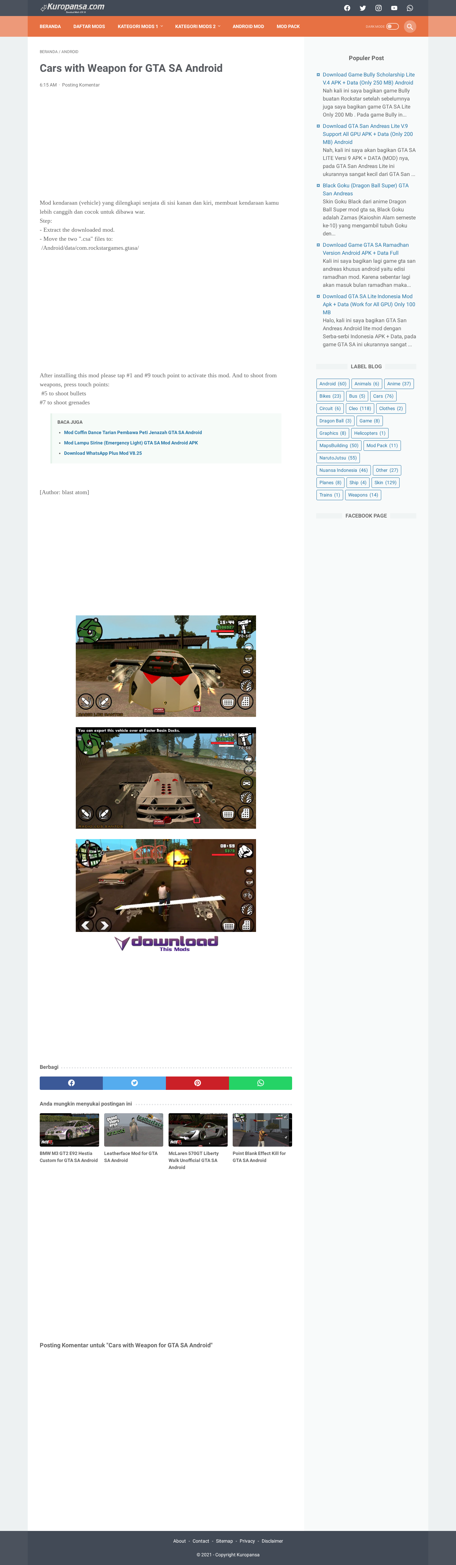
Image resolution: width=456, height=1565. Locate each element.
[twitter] (362, 8)
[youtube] (393, 8)
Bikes (330, 396)
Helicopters (370, 433)
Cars (383, 396)
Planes (330, 482)
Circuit (330, 408)
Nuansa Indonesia (343, 470)
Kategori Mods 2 (195, 26)
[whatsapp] (409, 8)
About (179, 1541)
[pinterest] (197, 1083)
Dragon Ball (335, 420)
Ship (358, 482)
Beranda (50, 26)
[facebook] (346, 8)
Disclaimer (272, 1541)
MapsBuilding (339, 445)
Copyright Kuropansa (237, 1554)
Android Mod (248, 26)
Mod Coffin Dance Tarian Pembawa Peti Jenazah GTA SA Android (133, 432)
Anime (399, 383)
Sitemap (224, 1541)
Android (333, 383)
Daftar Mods (89, 26)
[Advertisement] (166, 143)
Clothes (391, 408)
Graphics (332, 433)
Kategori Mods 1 (138, 26)
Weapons (363, 495)
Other (387, 470)
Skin (386, 482)
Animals (367, 383)
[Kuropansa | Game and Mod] (76, 8)
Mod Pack (288, 26)
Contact (201, 1541)
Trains (329, 495)
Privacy (247, 1541)
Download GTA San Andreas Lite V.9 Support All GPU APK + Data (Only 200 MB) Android (368, 134)
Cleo (360, 408)
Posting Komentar (81, 84)
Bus (357, 396)
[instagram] (378, 8)
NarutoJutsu (338, 457)
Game (370, 420)
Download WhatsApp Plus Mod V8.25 (103, 453)
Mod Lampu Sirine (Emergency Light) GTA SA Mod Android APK (131, 443)
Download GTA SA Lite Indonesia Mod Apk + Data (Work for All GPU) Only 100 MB (369, 304)
